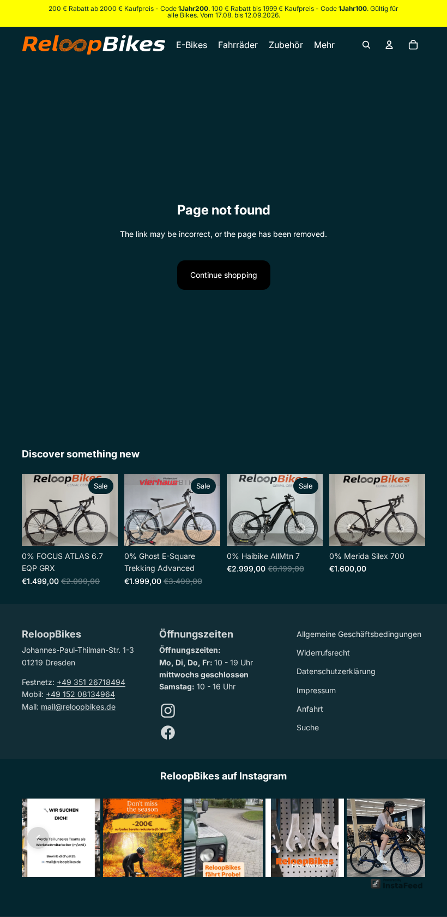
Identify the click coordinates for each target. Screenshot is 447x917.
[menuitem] (324, 44)
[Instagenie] (397, 887)
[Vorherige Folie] (30, 510)
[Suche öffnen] (366, 45)
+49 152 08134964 (80, 694)
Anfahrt (310, 708)
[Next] (409, 838)
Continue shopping (223, 274)
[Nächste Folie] (109, 510)
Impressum (316, 690)
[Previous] (38, 838)
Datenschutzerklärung (336, 671)
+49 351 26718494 (91, 682)
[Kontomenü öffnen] (389, 45)
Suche (308, 727)
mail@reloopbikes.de (78, 706)
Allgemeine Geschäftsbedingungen (359, 634)
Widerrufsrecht (323, 652)
